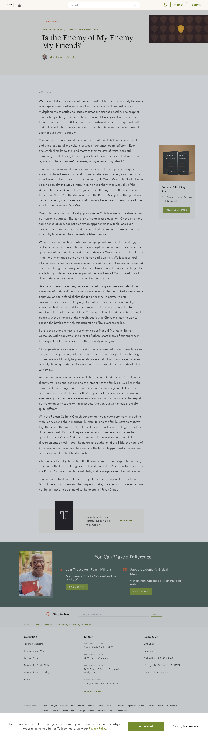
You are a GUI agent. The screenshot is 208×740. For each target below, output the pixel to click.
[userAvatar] (165, 5)
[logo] (19, 5)
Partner (178, 5)
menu (9, 5)
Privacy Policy (97, 728)
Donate (196, 5)
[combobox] (99, 4)
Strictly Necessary (185, 726)
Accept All (146, 726)
